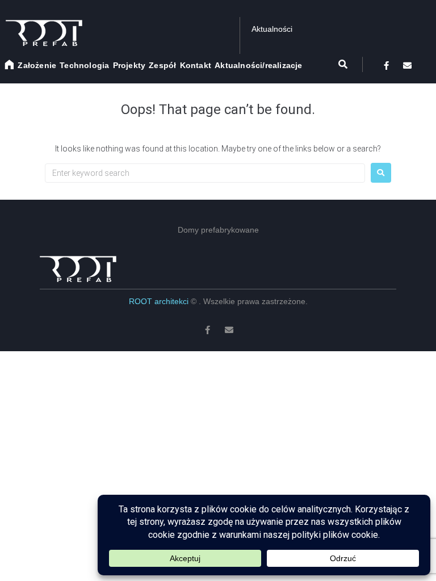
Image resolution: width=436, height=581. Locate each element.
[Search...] (336, 64)
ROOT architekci (160, 301)
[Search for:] (205, 173)
